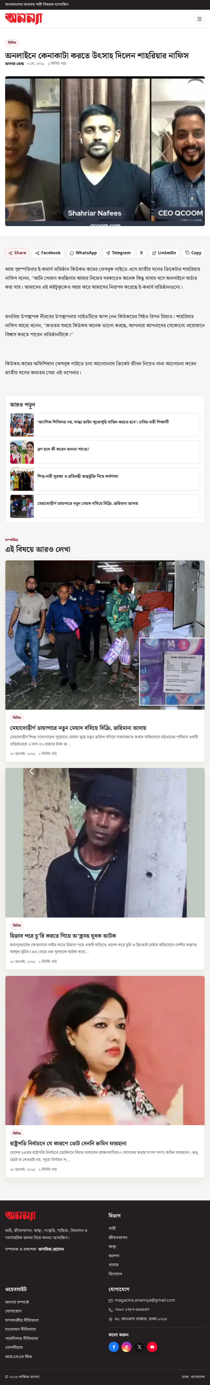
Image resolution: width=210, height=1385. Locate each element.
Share (20, 253)
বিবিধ (12, 43)
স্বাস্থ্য (112, 1247)
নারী (112, 1229)
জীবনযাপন (118, 1238)
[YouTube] (152, 1347)
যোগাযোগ (13, 1311)
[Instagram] (126, 1347)
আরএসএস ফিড (18, 1357)
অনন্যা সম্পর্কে (17, 1302)
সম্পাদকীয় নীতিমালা (22, 1321)
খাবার (114, 1265)
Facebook (51, 253)
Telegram (121, 253)
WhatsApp (86, 253)
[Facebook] (114, 1347)
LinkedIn (167, 253)
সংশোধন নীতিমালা (20, 1330)
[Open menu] (199, 19)
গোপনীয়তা (14, 1348)
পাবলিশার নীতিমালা (21, 1339)
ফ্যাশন (114, 1256)
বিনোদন (115, 1274)
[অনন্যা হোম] (24, 18)
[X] (139, 1347)
